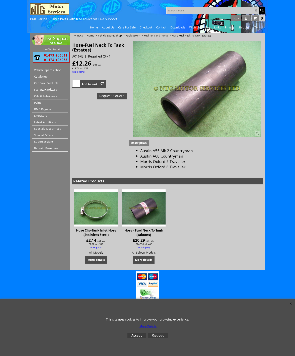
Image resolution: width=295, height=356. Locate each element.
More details (96, 260)
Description (139, 143)
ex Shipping (78, 71)
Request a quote (111, 96)
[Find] (262, 10)
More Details (148, 326)
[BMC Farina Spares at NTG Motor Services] (65, 9)
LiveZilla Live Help (52, 49)
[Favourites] (102, 83)
